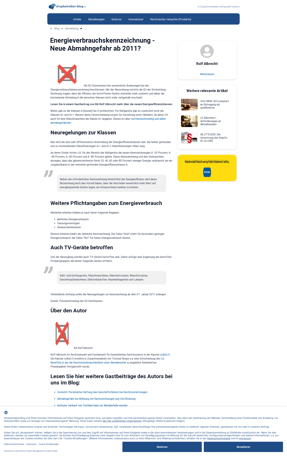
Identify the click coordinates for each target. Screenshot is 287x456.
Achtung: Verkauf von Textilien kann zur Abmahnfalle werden (92, 405)
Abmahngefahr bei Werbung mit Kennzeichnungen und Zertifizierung (96, 398)
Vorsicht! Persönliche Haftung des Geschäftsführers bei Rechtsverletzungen (102, 392)
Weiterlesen (207, 74)
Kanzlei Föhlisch (231, 6)
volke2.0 (165, 354)
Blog (56, 28)
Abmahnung (72, 28)
